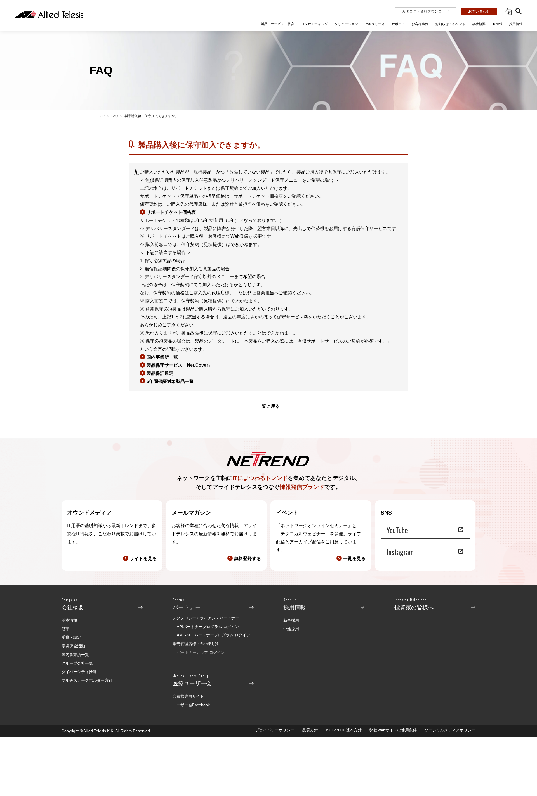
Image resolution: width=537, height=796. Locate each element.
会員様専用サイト (188, 696)
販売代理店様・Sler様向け (196, 643)
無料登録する (247, 558)
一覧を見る (354, 558)
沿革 (65, 629)
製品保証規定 (160, 373)
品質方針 (310, 730)
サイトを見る (143, 558)
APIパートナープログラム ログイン (208, 626)
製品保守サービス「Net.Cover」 (180, 365)
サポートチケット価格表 (171, 212)
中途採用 (291, 629)
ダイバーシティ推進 (79, 671)
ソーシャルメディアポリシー (450, 730)
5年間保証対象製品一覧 (170, 381)
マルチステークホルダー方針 (87, 680)
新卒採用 (291, 620)
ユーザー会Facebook (191, 705)
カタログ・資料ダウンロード (425, 11)
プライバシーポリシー (275, 730)
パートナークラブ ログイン (201, 652)
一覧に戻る (268, 406)
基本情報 (69, 620)
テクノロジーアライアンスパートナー (206, 618)
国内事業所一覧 (162, 357)
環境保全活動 (73, 646)
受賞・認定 (71, 637)
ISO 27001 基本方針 (344, 730)
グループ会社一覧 (77, 663)
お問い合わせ (479, 11)
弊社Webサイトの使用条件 (393, 730)
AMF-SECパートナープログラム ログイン (213, 635)
